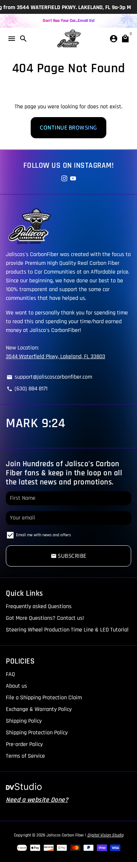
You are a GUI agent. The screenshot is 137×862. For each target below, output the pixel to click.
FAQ (10, 674)
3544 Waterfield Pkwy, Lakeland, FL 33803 (55, 356)
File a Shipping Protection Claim (44, 697)
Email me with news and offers (43, 535)
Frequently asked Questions (39, 606)
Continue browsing (68, 127)
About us (16, 686)
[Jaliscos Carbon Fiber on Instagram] (64, 179)
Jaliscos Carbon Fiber (65, 835)
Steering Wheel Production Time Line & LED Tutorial (67, 630)
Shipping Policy (24, 721)
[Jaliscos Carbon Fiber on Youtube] (73, 179)
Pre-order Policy (24, 744)
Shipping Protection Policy (37, 733)
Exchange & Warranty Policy (39, 709)
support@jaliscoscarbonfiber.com (49, 377)
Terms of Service (25, 756)
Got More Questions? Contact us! (45, 618)
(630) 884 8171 (27, 389)
